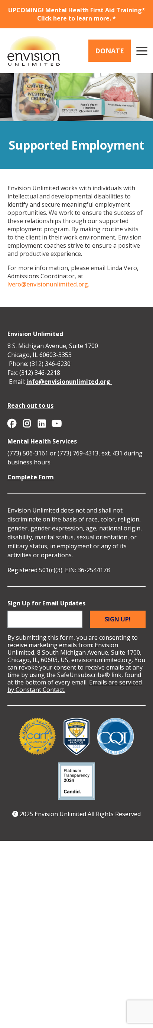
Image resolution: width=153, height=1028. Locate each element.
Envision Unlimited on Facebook (11, 423)
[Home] (34, 50)
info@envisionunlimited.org (69, 381)
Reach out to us (30, 405)
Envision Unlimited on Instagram (26, 423)
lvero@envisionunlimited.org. (48, 284)
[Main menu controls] (142, 50)
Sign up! (118, 619)
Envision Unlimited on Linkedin (41, 423)
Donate (109, 50)
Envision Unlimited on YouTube (56, 423)
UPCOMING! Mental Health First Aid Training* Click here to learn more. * (76, 14)
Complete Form (30, 477)
